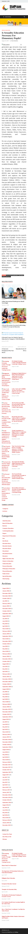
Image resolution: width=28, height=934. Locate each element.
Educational (5, 551)
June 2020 (5, 694)
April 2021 (5, 671)
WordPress (9, 932)
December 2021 (7, 659)
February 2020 (6, 704)
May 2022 (5, 648)
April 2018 (5, 757)
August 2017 (6, 774)
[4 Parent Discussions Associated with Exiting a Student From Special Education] (14, 316)
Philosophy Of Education (9, 568)
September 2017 (7, 772)
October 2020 (6, 684)
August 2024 (6, 616)
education (9, 275)
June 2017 (5, 779)
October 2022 (6, 643)
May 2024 (5, 623)
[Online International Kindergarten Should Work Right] (14, 292)
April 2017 (5, 784)
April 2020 (5, 699)
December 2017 (7, 764)
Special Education (6, 30)
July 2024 (5, 618)
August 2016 (6, 805)
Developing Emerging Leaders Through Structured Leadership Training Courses (19, 362)
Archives (5, 511)
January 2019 (6, 737)
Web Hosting (6, 578)
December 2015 (7, 825)
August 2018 (6, 749)
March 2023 (6, 638)
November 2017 (7, 767)
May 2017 (5, 782)
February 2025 (6, 603)
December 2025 (7, 593)
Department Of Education (9, 536)
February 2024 (6, 631)
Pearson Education (7, 566)
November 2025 (7, 596)
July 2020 (5, 691)
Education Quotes (7, 546)
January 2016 (6, 822)
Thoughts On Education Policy (9, 889)
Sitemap (5, 839)
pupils (3, 276)
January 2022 (6, 656)
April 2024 (5, 626)
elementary (15, 275)
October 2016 (6, 800)
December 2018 (7, 739)
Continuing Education (8, 530)
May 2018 (5, 754)
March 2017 (6, 787)
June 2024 (5, 621)
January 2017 (6, 792)
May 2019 (5, 727)
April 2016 (5, 815)
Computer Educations (8, 528)
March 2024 (6, 628)
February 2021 (6, 674)
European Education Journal (9, 883)
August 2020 (6, 689)
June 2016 (5, 810)
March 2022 (6, 651)
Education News (7, 543)
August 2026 (6, 588)
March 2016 (6, 817)
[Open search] (24, 17)
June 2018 (5, 752)
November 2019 (7, 711)
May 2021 (5, 669)
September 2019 (7, 716)
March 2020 (6, 701)
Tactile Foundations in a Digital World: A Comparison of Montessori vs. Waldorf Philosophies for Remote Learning (19, 433)
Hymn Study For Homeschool (9, 865)
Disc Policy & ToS (7, 836)
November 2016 (7, 797)
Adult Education (7, 520)
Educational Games (7, 553)
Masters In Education (8, 561)
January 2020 (6, 706)
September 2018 (7, 747)
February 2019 (6, 734)
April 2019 (5, 729)
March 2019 (6, 732)
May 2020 (5, 696)
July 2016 (5, 807)
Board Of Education (7, 523)
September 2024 (7, 613)
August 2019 (6, 719)
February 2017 (6, 789)
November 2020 (7, 681)
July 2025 (5, 601)
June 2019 (5, 724)
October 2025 (6, 598)
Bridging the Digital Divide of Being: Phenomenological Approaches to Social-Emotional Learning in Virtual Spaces (19, 376)
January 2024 (6, 633)
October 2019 (6, 714)
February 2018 (6, 762)
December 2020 (7, 679)
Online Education (7, 563)
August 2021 (6, 664)
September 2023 (7, 636)
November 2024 (7, 608)
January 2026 (6, 591)
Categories (5, 508)
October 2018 (6, 744)
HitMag (16, 932)
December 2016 (7, 795)
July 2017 (5, 777)
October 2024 (6, 611)
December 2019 (7, 709)
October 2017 (6, 769)
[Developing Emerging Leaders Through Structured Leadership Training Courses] (6, 361)
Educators (5, 556)
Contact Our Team (7, 834)
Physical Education (7, 571)
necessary (21, 275)
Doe (4, 538)
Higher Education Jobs (8, 558)
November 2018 (7, 742)
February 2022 (6, 653)
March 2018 (6, 759)
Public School (6, 573)
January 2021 (6, 676)
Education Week (7, 548)
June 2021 (5, 666)
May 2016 (5, 812)
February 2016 (6, 820)
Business (5, 525)
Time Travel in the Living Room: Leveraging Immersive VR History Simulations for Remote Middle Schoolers (18, 449)
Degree (4, 533)
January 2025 (6, 606)
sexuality (8, 276)
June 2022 (5, 646)
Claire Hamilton (14, 40)
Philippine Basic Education (8, 878)
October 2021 (6, 661)
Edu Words (5, 541)
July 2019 (5, 721)
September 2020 (7, 686)
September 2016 (7, 802)
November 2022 (7, 641)
